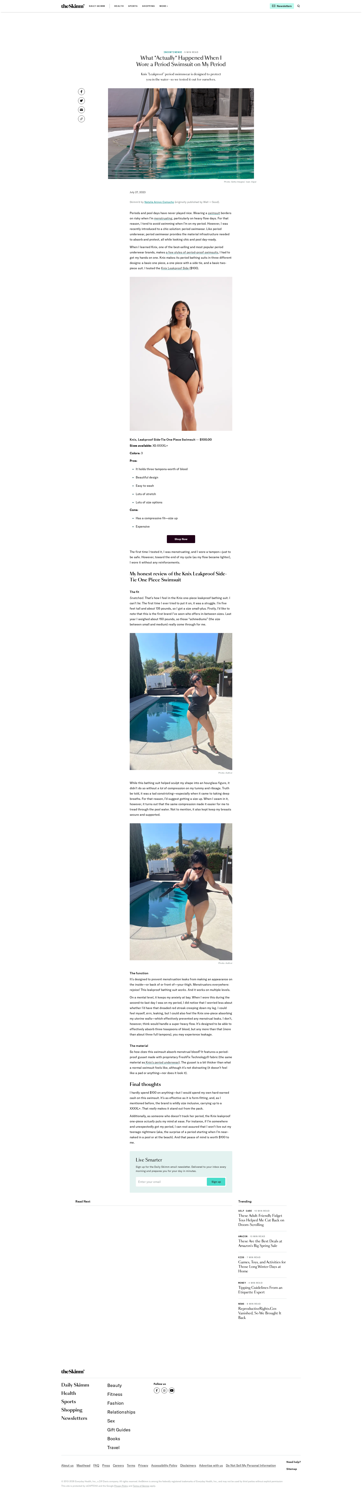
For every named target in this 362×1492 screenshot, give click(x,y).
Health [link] (119, 6)
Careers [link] (118, 1465)
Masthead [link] (83, 1465)
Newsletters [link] (74, 1418)
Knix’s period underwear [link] (162, 1062)
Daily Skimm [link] (97, 6)
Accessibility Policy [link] (164, 1465)
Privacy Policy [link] (121, 1485)
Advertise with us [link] (211, 1465)
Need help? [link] (293, 1461)
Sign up (216, 1181)
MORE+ (164, 6)
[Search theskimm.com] (298, 6)
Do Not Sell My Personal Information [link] (251, 1465)
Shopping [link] (148, 6)
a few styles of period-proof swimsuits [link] (192, 252)
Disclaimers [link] (188, 1465)
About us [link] (67, 1465)
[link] (72, 6)
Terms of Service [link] (141, 1485)
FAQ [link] (96, 1465)
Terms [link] (131, 1465)
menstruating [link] (163, 218)
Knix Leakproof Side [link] (175, 268)
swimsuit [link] (214, 213)
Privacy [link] (143, 1465)
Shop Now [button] (181, 539)
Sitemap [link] (291, 1468)
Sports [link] (133, 6)
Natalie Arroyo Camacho (159, 202)
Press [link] (106, 1465)
